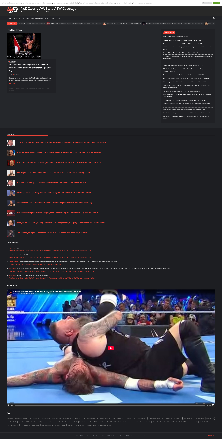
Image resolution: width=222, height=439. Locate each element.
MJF (82, 422)
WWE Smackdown (104, 425)
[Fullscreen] (213, 405)
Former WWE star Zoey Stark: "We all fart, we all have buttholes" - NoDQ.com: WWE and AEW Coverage (44, 250)
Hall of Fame (49, 18)
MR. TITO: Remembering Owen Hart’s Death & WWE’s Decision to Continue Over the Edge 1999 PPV (29, 68)
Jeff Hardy (199, 418)
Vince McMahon (47, 425)
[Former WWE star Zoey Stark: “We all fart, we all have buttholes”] (77, 23)
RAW (101, 422)
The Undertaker (13, 425)
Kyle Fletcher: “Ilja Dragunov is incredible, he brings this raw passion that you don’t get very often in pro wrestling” (187, 70)
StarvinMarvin (14, 262)
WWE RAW (91, 425)
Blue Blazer (11, 88)
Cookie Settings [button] (207, 3)
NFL (26, 88)
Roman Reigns (133, 422)
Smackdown (169, 422)
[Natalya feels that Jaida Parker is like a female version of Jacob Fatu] (179, 23)
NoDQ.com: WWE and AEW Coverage (48, 8)
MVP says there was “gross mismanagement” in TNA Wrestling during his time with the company (186, 117)
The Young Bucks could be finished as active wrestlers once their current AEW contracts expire (186, 104)
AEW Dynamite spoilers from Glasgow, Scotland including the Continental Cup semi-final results (48, 24)
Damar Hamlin (20, 88)
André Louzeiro (14, 255)
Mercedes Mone (71, 422)
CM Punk (130, 418)
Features (26, 18)
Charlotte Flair (105, 418)
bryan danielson (92, 418)
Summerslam (193, 422)
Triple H (35, 425)
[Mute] (210, 405)
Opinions (17, 18)
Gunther (178, 418)
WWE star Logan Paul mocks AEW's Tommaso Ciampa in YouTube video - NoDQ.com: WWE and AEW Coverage (46, 271)
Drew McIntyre (154, 418)
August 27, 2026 (85, 250)
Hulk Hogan (188, 418)
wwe (17, 90)
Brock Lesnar (80, 418)
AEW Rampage (34, 418)
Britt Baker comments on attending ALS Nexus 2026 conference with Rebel (183, 43)
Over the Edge (33, 88)
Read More (12, 83)
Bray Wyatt (67, 418)
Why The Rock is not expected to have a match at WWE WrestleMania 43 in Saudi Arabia (186, 113)
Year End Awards (37, 18)
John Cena (11, 422)
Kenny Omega (23, 422)
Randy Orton (92, 422)
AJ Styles (46, 418)
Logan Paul (47, 422)
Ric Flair (122, 422)
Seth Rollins (157, 422)
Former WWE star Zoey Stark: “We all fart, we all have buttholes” (97, 24)
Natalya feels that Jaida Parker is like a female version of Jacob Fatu (199, 24)
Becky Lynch (56, 418)
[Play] (9, 405)
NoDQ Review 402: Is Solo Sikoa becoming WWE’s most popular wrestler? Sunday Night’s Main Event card (187, 95)
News (9, 18)
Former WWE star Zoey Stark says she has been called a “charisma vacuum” (183, 65)
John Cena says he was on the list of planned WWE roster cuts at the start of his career (186, 78)
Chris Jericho (119, 418)
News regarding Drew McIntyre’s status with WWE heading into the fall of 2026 (184, 109)
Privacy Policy (211, 435)
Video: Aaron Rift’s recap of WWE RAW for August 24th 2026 (29, 264)
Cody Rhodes (142, 418)
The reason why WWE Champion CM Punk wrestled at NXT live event (181, 91)
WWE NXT (80, 425)
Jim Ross (210, 418)
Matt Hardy (58, 422)
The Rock (204, 422)
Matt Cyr (12, 248)
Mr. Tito (10, 74)
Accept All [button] (216, 3)
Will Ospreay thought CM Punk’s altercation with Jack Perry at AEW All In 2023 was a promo (188, 82)
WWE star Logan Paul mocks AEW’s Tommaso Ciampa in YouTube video (182, 40)
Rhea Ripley (111, 422)
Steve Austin (181, 422)
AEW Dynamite (21, 418)
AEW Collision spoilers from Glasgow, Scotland (175, 36)
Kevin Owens (36, 422)
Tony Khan (25, 425)
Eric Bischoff (167, 418)
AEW (10, 418)
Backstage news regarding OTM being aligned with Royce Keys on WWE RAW (183, 74)
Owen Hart (41, 88)
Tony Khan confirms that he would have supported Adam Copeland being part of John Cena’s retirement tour (147, 24)
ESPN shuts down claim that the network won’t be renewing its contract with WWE (185, 100)
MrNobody (12, 268)
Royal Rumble (145, 422)
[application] (111, 348)
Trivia (58, 18)
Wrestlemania (60, 425)
